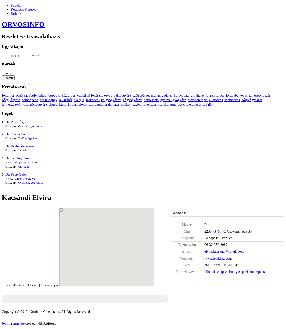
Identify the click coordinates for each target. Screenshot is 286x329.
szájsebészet (141, 95)
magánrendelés (161, 95)
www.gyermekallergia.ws (20, 178)
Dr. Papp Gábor (16, 174)
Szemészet (24, 150)
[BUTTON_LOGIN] (51, 55)
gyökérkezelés (131, 104)
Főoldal (16, 5)
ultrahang (197, 95)
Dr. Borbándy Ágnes (20, 146)
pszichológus (167, 104)
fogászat (22, 95)
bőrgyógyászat (251, 100)
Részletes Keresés (23, 9)
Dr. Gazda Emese (17, 134)
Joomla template (13, 323)
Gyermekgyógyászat (30, 126)
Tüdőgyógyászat (28, 138)
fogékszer (149, 104)
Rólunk (16, 13)
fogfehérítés (37, 95)
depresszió (151, 100)
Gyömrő (219, 231)
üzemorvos (232, 100)
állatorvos (216, 100)
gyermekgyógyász (173, 100)
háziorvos (69, 95)
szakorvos (93, 100)
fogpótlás (53, 95)
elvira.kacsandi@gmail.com (224, 251)
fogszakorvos (215, 95)
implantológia (77, 104)
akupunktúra (57, 104)
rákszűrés (65, 100)
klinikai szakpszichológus (222, 272)
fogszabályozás (236, 95)
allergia (79, 100)
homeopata (181, 95)
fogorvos (8, 95)
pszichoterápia (197, 100)
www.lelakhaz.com (218, 258)
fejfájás (208, 104)
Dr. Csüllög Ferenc (18, 158)
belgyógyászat (111, 100)
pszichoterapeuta (189, 104)
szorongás (96, 104)
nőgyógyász (38, 104)
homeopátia (30, 100)
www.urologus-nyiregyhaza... (22, 162)
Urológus (23, 166)
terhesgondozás (260, 95)
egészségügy (48, 100)
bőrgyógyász (11, 100)
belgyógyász (122, 95)
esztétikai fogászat (90, 95)
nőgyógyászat (132, 100)
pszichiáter (111, 104)
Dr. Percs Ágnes (16, 122)
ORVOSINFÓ (23, 24)
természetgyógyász (15, 104)
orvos (108, 95)
